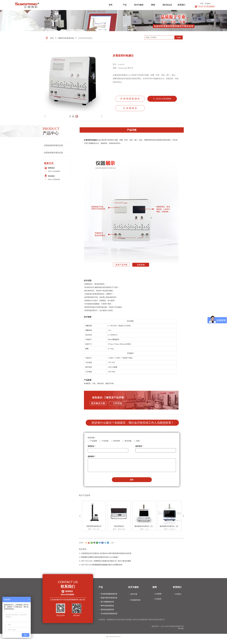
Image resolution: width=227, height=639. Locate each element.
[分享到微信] (92, 543)
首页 (110, 5)
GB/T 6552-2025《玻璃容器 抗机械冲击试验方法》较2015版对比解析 (106, 561)
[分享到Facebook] (103, 543)
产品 (125, 5)
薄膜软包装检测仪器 (66, 38)
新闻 (153, 5)
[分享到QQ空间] (86, 543)
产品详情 (131, 130)
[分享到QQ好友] (94, 543)
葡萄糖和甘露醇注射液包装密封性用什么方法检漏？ (100, 557)
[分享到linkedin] (108, 543)
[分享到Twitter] (105, 543)
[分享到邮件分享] (100, 543)
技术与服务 (139, 5)
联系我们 (181, 5)
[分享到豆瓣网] (97, 543)
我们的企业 (167, 5)
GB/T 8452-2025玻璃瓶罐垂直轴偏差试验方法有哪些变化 (101, 565)
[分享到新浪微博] (89, 543)
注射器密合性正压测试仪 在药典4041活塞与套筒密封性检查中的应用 (106, 553)
